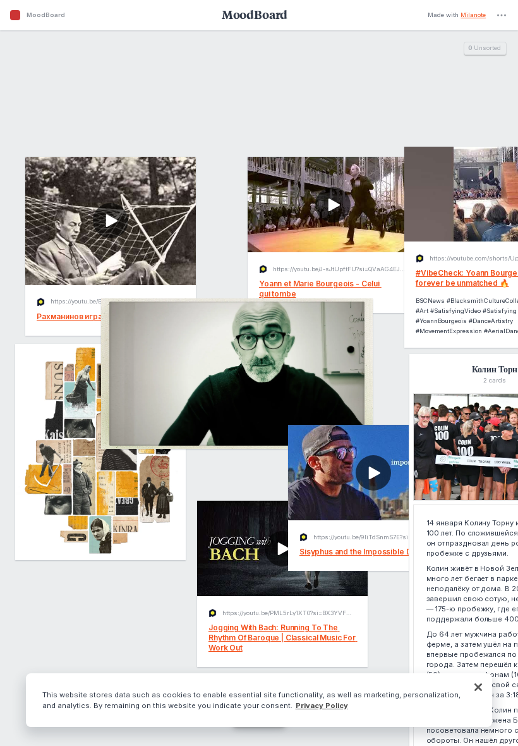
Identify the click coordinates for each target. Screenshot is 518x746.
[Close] (478, 687)
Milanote (473, 15)
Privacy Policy (322, 705)
